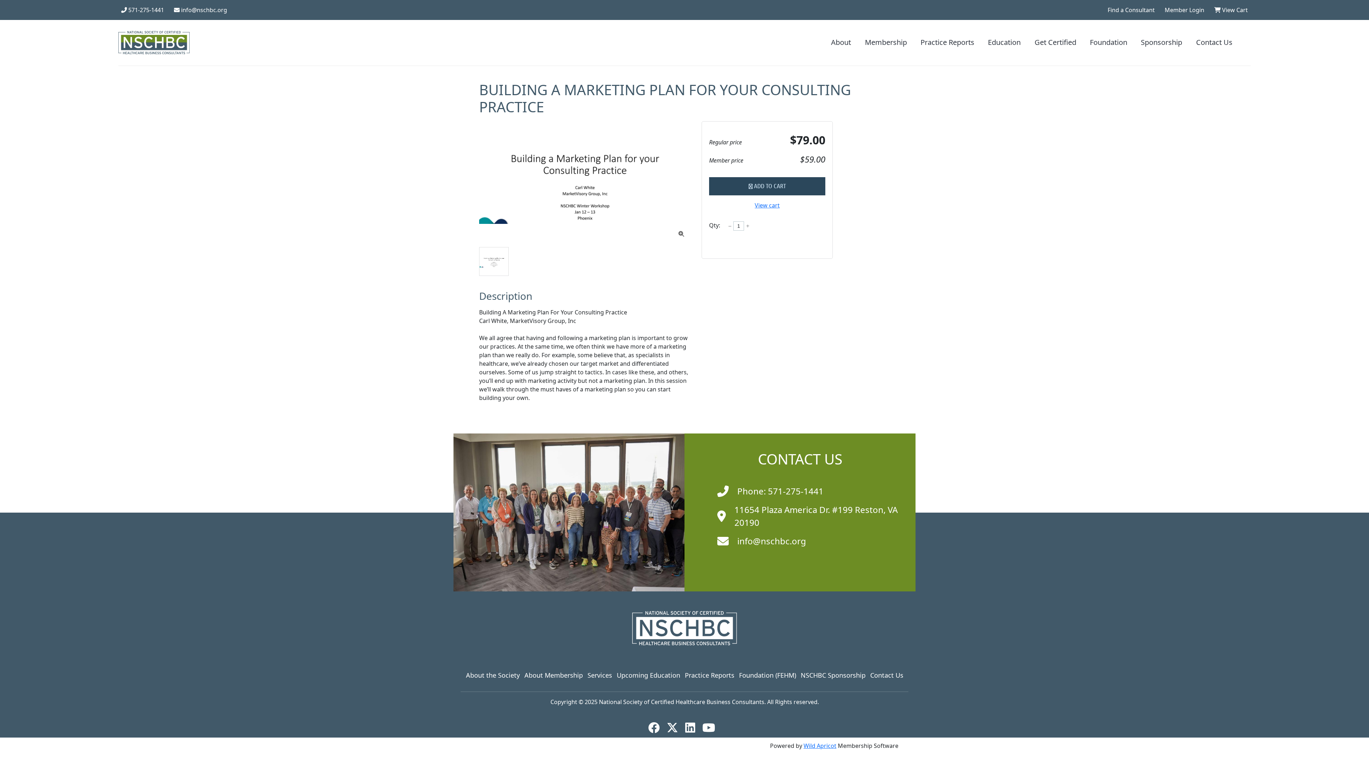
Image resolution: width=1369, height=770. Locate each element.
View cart (767, 205)
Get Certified (1055, 42)
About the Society (493, 675)
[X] (675, 728)
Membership (886, 42)
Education (1004, 42)
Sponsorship (1161, 42)
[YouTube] (711, 728)
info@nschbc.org (203, 10)
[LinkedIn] (693, 728)
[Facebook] (656, 728)
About (841, 42)
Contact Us (1214, 42)
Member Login (1184, 10)
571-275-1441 (145, 10)
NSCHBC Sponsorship (833, 675)
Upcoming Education (648, 675)
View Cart (1234, 10)
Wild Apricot (820, 746)
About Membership (553, 675)
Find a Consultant (1131, 10)
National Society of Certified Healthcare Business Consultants (681, 702)
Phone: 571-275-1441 (780, 491)
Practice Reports (947, 42)
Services (600, 675)
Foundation (1108, 42)
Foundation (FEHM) (767, 675)
